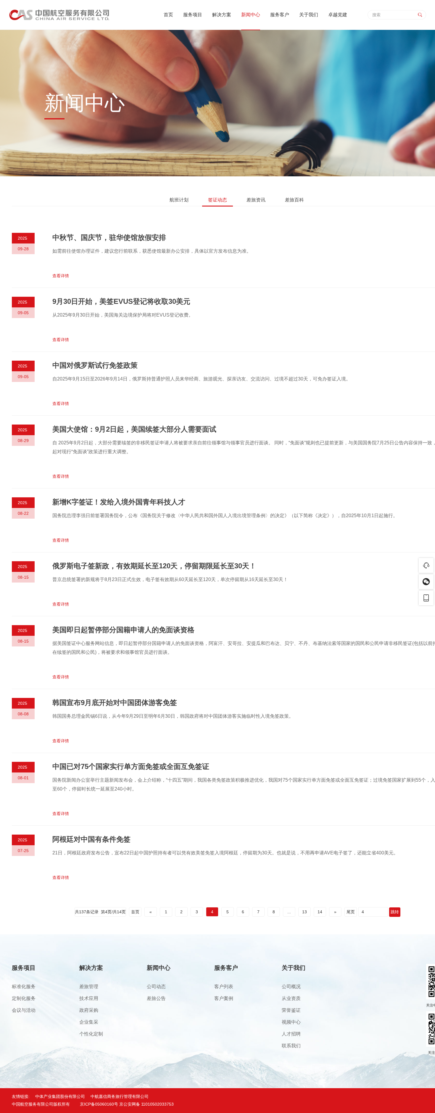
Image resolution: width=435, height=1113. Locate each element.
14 (320, 911)
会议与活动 (24, 1010)
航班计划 (179, 199)
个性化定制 (91, 1033)
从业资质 (291, 998)
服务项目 (192, 14)
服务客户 (279, 14)
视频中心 (291, 1022)
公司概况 (291, 986)
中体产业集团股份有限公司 (60, 1096)
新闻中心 (250, 14)
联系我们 (291, 1045)
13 (304, 911)
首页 (168, 14)
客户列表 (223, 986)
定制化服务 (24, 998)
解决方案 (221, 14)
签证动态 (217, 199)
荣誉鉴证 (291, 1010)
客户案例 (223, 998)
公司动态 (156, 986)
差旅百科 (294, 199)
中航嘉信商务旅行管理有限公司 (120, 1096)
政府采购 (88, 1010)
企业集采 (88, 1022)
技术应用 (88, 998)
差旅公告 (156, 998)
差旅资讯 (255, 199)
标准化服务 (24, 986)
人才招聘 (291, 1033)
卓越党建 (337, 14)
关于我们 (308, 14)
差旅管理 (88, 986)
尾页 (351, 911)
